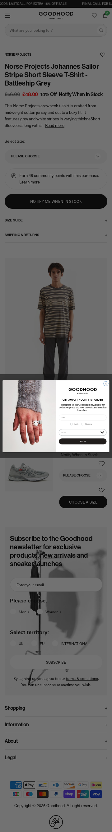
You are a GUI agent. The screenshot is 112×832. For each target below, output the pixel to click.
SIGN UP (83, 441)
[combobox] (80, 432)
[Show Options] (102, 432)
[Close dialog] (106, 383)
